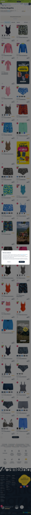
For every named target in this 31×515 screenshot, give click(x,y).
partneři (22, 254)
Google (25, 254)
